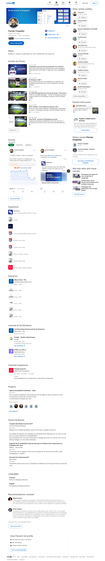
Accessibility (24, 556)
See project (12, 411)
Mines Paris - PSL (19, 331)
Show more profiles (79, 96)
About (18, 556)
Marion (50, 155)
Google (16, 339)
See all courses (79, 194)
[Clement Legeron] (16, 407)
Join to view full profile (19, 550)
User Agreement (33, 556)
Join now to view (15, 526)
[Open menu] (67, 25)
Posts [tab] (11, 145)
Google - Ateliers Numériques (24, 337)
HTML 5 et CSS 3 (20, 350)
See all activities (15, 198)
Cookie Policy (65, 556)
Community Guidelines (12, 559)
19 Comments (20, 188)
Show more (13, 130)
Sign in (95, 3)
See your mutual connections (22, 38)
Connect (83, 17)
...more (34, 160)
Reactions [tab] (28, 145)
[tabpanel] (38, 170)
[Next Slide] (68, 171)
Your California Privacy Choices (53, 556)
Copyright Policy (74, 556)
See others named (86, 162)
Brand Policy (82, 556)
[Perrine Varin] (31, 407)
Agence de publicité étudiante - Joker (22, 390)
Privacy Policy (41, 556)
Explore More (85, 130)
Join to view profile (16, 43)
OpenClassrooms (19, 352)
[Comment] (22, 191)
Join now (85, 3)
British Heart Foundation (21, 371)
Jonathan (56, 155)
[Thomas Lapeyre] (11, 407)
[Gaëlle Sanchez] (21, 407)
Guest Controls (90, 556)
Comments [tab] (19, 145)
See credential (18, 345)
